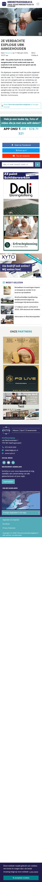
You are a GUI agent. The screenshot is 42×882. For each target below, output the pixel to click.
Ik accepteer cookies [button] (21, 878)
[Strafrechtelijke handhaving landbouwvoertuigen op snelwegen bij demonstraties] (7, 300)
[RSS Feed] (13, 462)
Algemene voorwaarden (11, 520)
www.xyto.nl (10, 453)
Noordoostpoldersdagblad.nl (19, 2)
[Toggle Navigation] (38, 4)
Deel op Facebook (23, 145)
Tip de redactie (23, 156)
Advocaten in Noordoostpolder (27, 317)
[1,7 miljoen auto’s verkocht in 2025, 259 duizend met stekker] (7, 310)
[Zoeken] (37, 164)
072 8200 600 (10, 447)
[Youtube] (8, 462)
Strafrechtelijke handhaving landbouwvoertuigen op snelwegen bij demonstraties (26, 299)
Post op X (22, 150)
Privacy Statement (9, 528)
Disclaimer (6, 524)
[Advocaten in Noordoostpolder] (7, 319)
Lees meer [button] (33, 872)
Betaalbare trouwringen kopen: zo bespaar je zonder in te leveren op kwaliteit (27, 289)
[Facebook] (4, 462)
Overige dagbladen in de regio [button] (14, 513)
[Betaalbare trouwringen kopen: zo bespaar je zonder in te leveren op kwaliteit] (7, 290)
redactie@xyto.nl (11, 450)
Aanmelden (8, 481)
